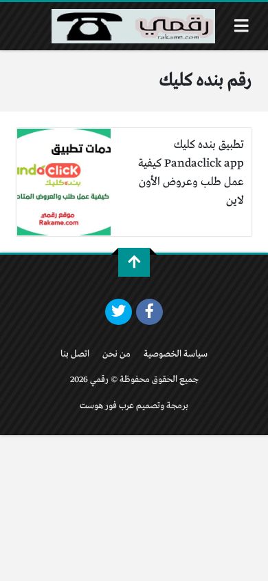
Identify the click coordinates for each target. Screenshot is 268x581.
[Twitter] (118, 312)
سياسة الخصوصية (176, 354)
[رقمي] (133, 26)
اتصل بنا (74, 354)
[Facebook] (149, 312)
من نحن (116, 354)
